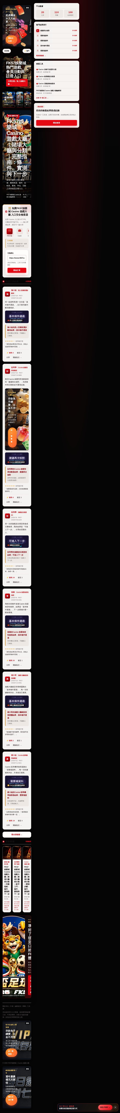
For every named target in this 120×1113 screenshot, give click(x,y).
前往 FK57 (105, 1107)
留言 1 (20, 660)
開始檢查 (56, 123)
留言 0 (19, 353)
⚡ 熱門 (26, 51)
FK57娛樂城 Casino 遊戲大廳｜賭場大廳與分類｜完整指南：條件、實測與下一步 (17, 147)
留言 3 (19, 497)
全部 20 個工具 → (42, 98)
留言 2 (20, 577)
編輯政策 (18, 1006)
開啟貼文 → (17, 357)
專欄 (24, 1006)
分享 (8, 357)
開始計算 (16, 270)
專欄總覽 (28, 841)
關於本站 (6, 1006)
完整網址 (11, 253)
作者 (11, 1006)
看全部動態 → (16, 835)
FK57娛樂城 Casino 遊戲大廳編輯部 (14, 196)
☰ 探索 (6, 51)
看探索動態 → (41, 55)
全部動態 (28, 281)
